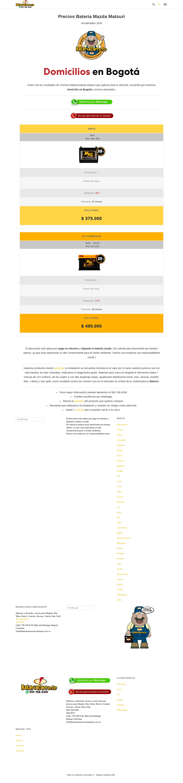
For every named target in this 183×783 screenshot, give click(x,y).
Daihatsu (121, 466)
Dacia (119, 455)
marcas (79, 409)
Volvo (119, 600)
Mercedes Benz (124, 538)
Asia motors (122, 424)
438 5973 (20, 622)
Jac (118, 507)
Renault (120, 558)
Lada (119, 522)
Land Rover (122, 528)
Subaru (120, 579)
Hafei (119, 491)
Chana (120, 430)
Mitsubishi (121, 543)
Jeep (119, 512)
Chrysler (120, 445)
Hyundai (120, 502)
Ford (119, 481)
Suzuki (120, 584)
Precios (19, 740)
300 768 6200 (22, 619)
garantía (79, 401)
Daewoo (120, 461)
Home (18, 735)
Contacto (20, 751)
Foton (119, 486)
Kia (118, 517)
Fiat (118, 476)
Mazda (120, 533)
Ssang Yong (122, 574)
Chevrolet (121, 440)
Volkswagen (122, 595)
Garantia (20, 745)
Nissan (120, 548)
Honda (120, 497)
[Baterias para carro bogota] (25, 4)
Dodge (120, 471)
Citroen (120, 450)
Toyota (120, 589)
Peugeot (120, 553)
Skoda (120, 569)
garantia (59, 368)
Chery (119, 435)
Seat (119, 564)
